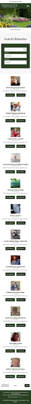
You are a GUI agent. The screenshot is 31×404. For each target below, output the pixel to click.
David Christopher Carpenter (15, 241)
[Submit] (24, 50)
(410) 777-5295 (18, 1)
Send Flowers (22, 95)
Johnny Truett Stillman (15, 369)
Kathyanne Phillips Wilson (15, 318)
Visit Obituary (11, 95)
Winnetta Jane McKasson (15, 88)
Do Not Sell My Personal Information (10, 400)
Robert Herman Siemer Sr (15, 113)
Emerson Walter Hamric (15, 292)
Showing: (7, 59)
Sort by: (7, 52)
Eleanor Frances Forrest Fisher (15, 164)
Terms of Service (22, 400)
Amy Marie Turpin (15, 343)
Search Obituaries (15, 29)
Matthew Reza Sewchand (15, 267)
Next (27, 385)
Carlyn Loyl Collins (15, 139)
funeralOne (20, 397)
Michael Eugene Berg (15, 190)
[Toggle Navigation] (23, 29)
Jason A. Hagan (15, 215)
